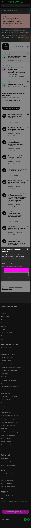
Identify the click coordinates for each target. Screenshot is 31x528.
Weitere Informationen (8, 263)
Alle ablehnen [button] (16, 274)
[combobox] (27, 249)
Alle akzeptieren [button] (16, 270)
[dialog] (15, 264)
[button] (15, 266)
